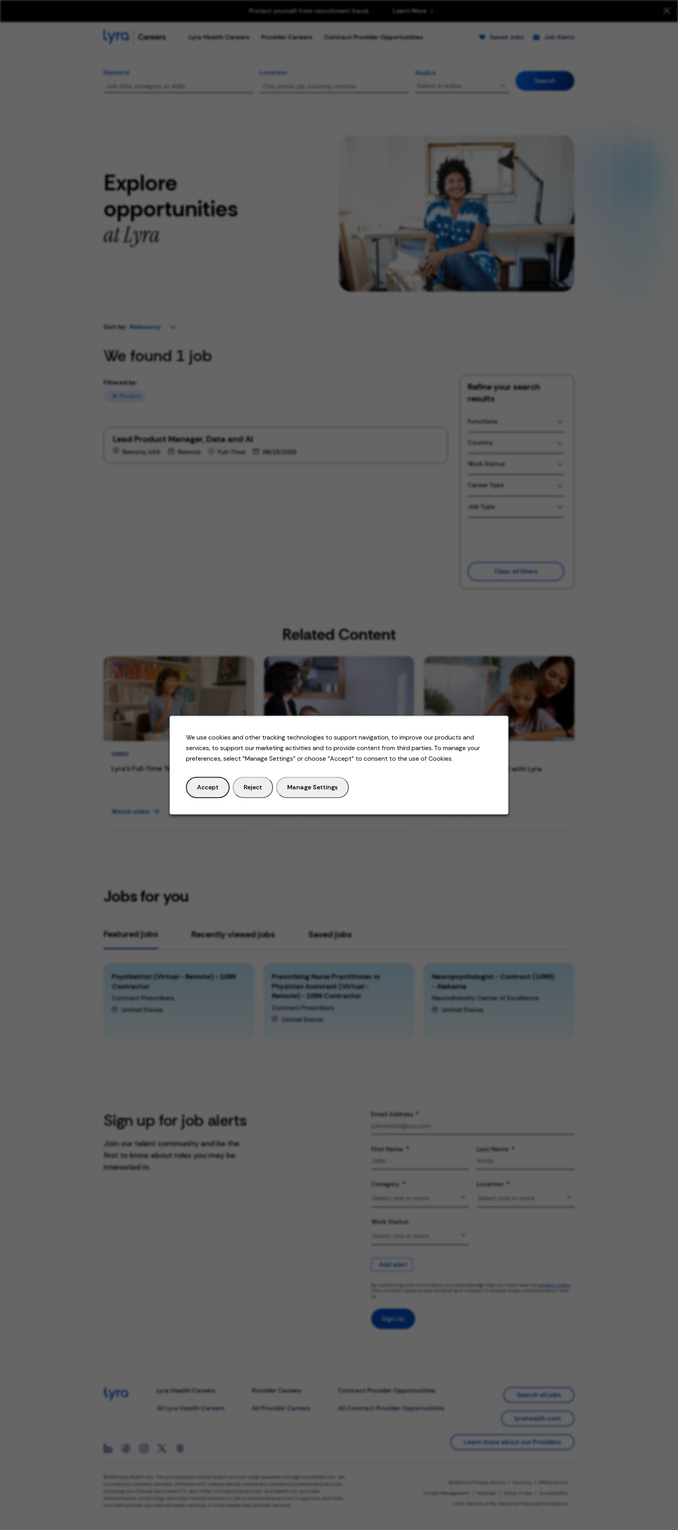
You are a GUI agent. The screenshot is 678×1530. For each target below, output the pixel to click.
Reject (253, 787)
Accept (208, 787)
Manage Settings (312, 787)
